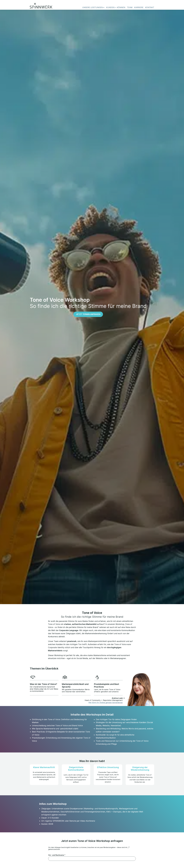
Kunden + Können (115, 7)
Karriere (138, 7)
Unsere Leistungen (92, 7)
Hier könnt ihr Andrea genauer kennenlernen (105, 702)
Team (129, 7)
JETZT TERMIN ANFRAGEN (88, 314)
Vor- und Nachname (56, 855)
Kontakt (149, 7)
